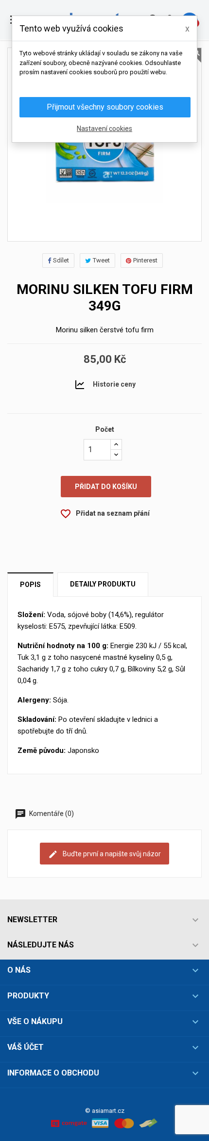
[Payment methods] (104, 1122)
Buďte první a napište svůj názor (111, 853)
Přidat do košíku (106, 486)
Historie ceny (114, 384)
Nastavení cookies (104, 128)
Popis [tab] (30, 584)
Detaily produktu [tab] (103, 584)
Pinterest (145, 260)
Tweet (101, 260)
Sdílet (61, 260)
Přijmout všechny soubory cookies (105, 107)
